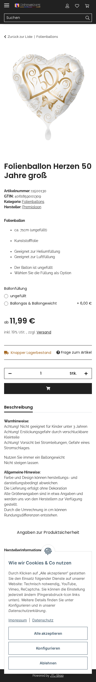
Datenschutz (43, 620)
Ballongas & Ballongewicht (51, 303)
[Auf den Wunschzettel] (81, 62)
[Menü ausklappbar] (6, 3)
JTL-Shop (56, 675)
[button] (67, 6)
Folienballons (33, 202)
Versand (44, 332)
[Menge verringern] (10, 373)
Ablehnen (48, 663)
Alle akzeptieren (48, 633)
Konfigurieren (48, 648)
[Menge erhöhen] (86, 373)
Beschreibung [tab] (18, 407)
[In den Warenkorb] (8, 50)
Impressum (17, 620)
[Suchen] (87, 18)
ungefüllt (18, 295)
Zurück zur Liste (20, 37)
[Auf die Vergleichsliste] (67, 62)
